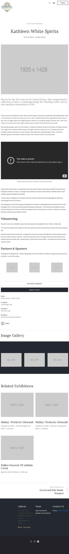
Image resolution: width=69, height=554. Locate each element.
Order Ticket (34, 290)
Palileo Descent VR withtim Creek (17, 467)
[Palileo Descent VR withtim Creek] (17, 448)
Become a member (34, 283)
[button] (62, 3)
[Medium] (38, 541)
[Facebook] (31, 541)
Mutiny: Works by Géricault (17, 422)
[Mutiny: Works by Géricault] (17, 404)
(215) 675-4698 (63, 510)
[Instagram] (34, 541)
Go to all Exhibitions (35, 24)
